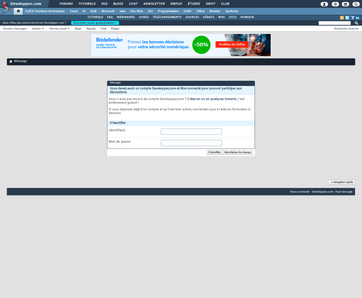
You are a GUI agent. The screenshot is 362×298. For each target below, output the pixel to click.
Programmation (168, 11)
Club (224, 4)
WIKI (221, 17)
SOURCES (192, 17)
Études (193, 4)
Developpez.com (322, 191)
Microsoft (108, 11)
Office (201, 11)
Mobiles (215, 11)
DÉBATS (208, 17)
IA (83, 11)
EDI (150, 11)
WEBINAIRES (126, 17)
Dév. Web (136, 11)
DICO (232, 17)
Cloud (74, 11)
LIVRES (144, 17)
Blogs (118, 4)
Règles (115, 28)
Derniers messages (15, 28)
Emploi (176, 4)
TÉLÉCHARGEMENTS (167, 17)
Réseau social (57, 28)
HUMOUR (247, 17)
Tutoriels (87, 4)
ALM (93, 11)
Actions (36, 28)
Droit (210, 4)
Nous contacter (300, 191)
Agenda (91, 28)
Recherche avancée (346, 28)
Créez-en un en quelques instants (211, 99)
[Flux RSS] (342, 18)
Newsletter (154, 4)
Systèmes (231, 11)
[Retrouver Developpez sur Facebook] (352, 18)
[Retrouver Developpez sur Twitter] (347, 18)
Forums (66, 4)
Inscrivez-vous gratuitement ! (95, 22)
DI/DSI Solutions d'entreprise (45, 11)
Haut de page (343, 191)
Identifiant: (117, 130)
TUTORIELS (95, 17)
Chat (133, 4)
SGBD (187, 11)
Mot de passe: (120, 142)
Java (122, 11)
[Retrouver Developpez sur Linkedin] (358, 18)
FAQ (104, 4)
